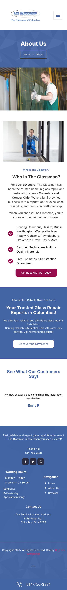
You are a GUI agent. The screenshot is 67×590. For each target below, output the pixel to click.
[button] (29, 414)
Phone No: (34, 448)
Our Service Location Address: (33, 514)
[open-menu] (57, 15)
